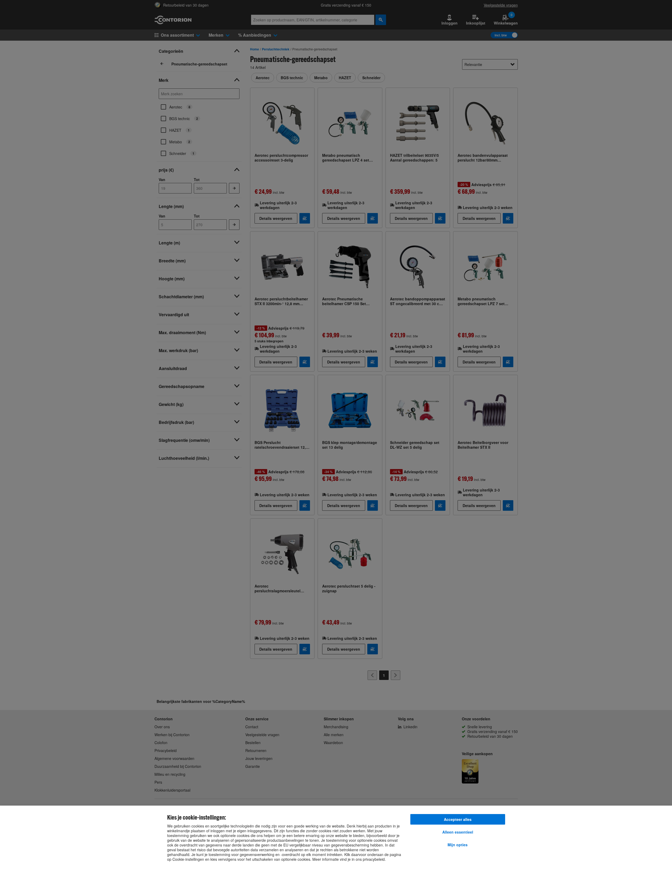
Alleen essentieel (457, 832)
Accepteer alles (458, 819)
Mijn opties (458, 844)
